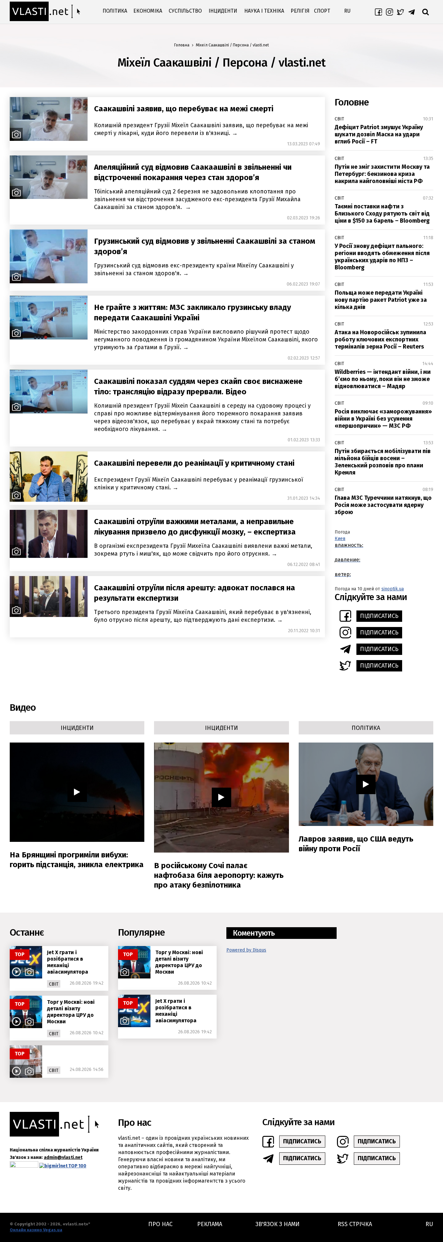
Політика (114, 11)
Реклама (209, 1224)
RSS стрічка (355, 1224)
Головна (181, 45)
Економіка (147, 11)
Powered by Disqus (246, 950)
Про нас (160, 1224)
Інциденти (223, 11)
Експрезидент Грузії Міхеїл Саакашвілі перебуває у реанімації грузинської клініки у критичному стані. (198, 483)
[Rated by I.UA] (24, 1166)
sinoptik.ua (392, 589)
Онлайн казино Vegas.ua (36, 1229)
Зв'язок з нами (278, 1224)
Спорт (322, 11)
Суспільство (185, 11)
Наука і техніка (264, 11)
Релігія (300, 11)
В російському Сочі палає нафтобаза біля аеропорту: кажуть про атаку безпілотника (218, 875)
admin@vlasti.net (63, 1157)
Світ (339, 119)
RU (347, 11)
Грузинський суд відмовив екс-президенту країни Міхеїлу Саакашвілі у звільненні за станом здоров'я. (194, 269)
